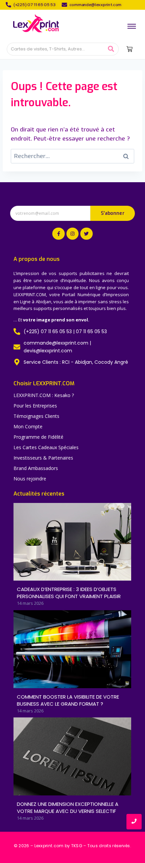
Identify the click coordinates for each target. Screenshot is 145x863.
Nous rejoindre (29, 478)
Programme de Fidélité (38, 437)
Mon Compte (27, 426)
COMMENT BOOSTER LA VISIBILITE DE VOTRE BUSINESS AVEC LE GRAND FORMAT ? (68, 700)
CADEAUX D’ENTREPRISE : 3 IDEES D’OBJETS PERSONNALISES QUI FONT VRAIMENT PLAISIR (69, 593)
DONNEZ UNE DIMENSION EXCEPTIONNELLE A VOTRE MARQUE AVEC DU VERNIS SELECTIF (67, 807)
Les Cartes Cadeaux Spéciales (46, 447)
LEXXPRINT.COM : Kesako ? (43, 395)
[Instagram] (72, 234)
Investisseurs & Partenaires (43, 458)
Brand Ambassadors (35, 468)
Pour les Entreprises (35, 405)
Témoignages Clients (36, 416)
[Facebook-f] (58, 234)
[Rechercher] (111, 49)
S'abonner (112, 213)
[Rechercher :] (72, 156)
